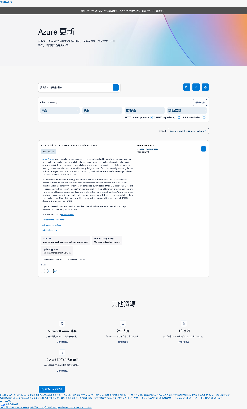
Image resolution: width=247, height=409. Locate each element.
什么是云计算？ (120, 398)
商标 (55, 407)
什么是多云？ (133, 398)
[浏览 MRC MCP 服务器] (205, 87)
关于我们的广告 (65, 407)
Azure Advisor (48, 159)
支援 (208, 395)
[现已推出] (204, 117)
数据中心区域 (46, 395)
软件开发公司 (6, 398)
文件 (40, 398)
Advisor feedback (49, 230)
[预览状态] (179, 117)
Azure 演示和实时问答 (220, 395)
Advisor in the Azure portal (53, 219)
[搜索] (116, 87)
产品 (83, 395)
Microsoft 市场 (18, 398)
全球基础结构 (33, 395)
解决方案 (166, 395)
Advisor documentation (52, 224)
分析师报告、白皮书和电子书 (95, 398)
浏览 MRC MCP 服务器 (152, 10)
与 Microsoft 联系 (21, 407)
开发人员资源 (55, 398)
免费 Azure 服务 (102, 395)
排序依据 (162, 131)
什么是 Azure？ (6, 395)
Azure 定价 (90, 395)
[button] (187, 87)
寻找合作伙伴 (31, 398)
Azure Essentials (65, 395)
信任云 (55, 395)
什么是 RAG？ (217, 398)
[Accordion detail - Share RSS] (49, 271)
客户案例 (77, 395)
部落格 (45, 398)
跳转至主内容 (6, 1)
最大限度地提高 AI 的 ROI (151, 395)
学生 (63, 398)
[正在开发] (152, 117)
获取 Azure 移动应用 (53, 389)
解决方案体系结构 (197, 395)
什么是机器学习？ (148, 398)
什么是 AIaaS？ (179, 398)
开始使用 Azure (20, 395)
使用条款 (49, 407)
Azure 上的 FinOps (131, 395)
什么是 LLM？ (192, 398)
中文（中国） (6, 401)
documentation (67, 214)
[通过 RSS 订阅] (196, 87)
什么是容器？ (205, 398)
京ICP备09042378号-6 (81, 407)
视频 (110, 398)
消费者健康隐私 (7, 407)
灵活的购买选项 (116, 395)
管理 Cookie (39, 407)
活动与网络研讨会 (73, 398)
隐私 (32, 407)
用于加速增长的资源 (180, 395)
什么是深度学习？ (164, 398)
